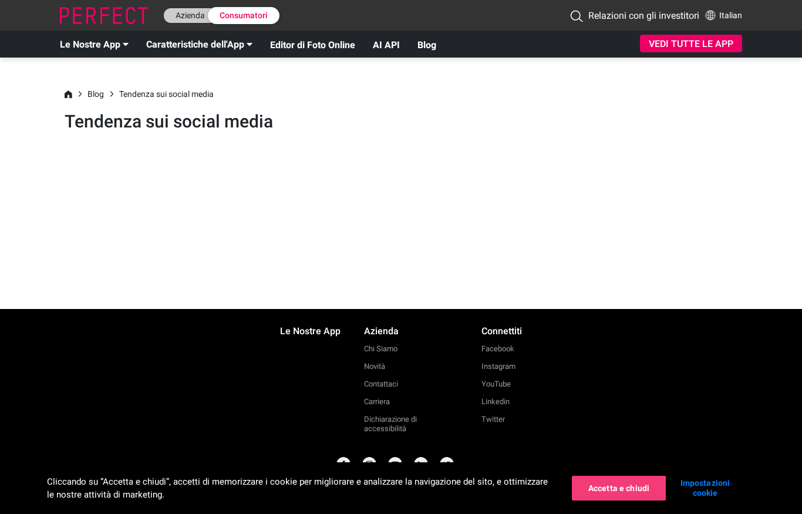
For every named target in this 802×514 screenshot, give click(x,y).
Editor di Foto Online (312, 45)
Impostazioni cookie (705, 488)
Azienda (190, 15)
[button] (577, 16)
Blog (426, 45)
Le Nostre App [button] (90, 44)
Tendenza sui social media (166, 94)
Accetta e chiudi (618, 488)
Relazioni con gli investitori (643, 15)
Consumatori (244, 15)
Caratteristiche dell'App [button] (195, 44)
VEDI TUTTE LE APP (691, 43)
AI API (386, 45)
